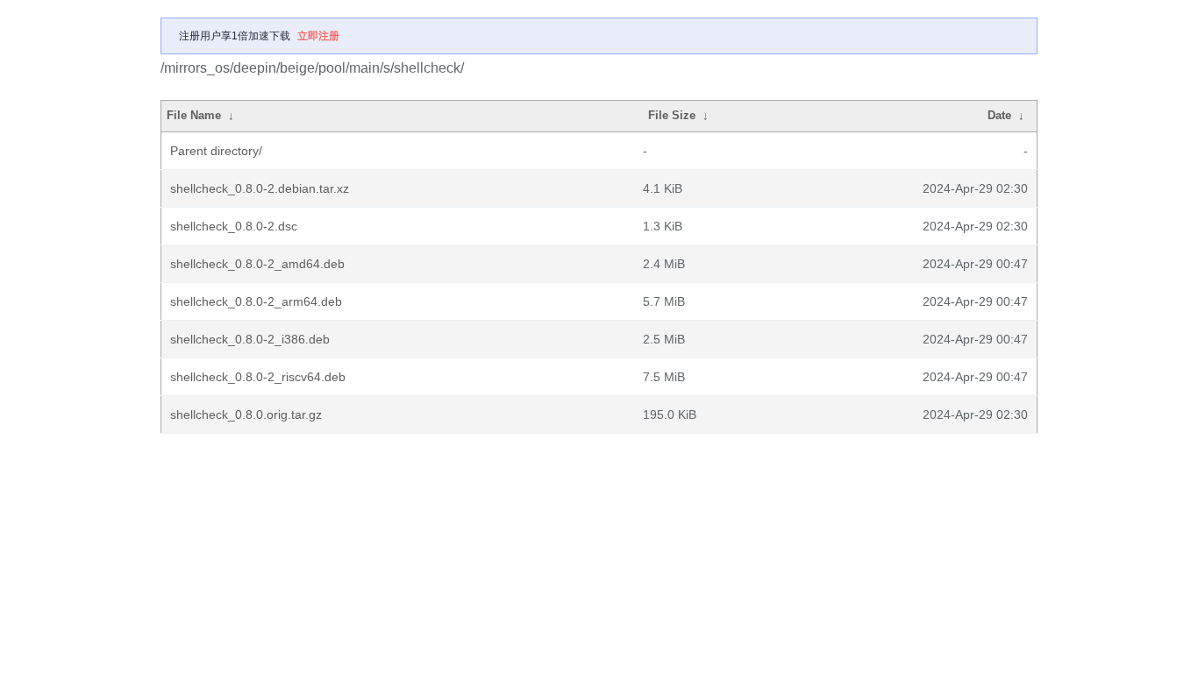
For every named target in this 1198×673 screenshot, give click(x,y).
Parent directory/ (216, 151)
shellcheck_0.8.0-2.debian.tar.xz (259, 188)
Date (999, 115)
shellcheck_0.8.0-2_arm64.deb (256, 301)
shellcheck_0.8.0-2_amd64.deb (257, 264)
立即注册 (318, 36)
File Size (671, 115)
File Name (194, 115)
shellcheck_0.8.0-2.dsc (233, 226)
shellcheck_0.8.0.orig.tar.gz (246, 414)
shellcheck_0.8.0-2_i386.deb (250, 339)
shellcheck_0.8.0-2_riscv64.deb (258, 377)
